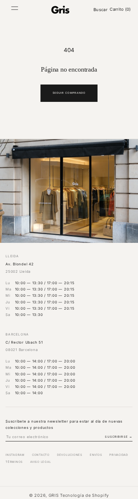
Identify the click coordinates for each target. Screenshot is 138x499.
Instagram (15, 455)
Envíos (96, 455)
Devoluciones (69, 455)
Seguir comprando (69, 92)
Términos (14, 462)
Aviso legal (40, 462)
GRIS (54, 495)
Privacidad (118, 455)
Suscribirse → (118, 436)
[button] (15, 9)
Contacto (41, 455)
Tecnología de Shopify (84, 495)
